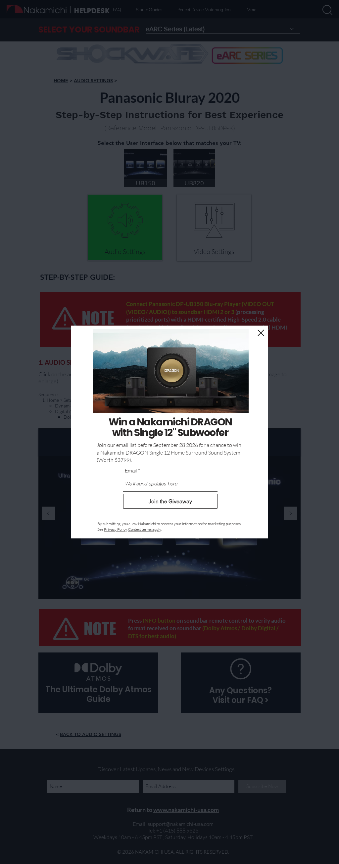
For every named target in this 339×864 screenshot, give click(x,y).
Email (131, 470)
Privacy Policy (115, 529)
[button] (261, 333)
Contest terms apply (144, 529)
